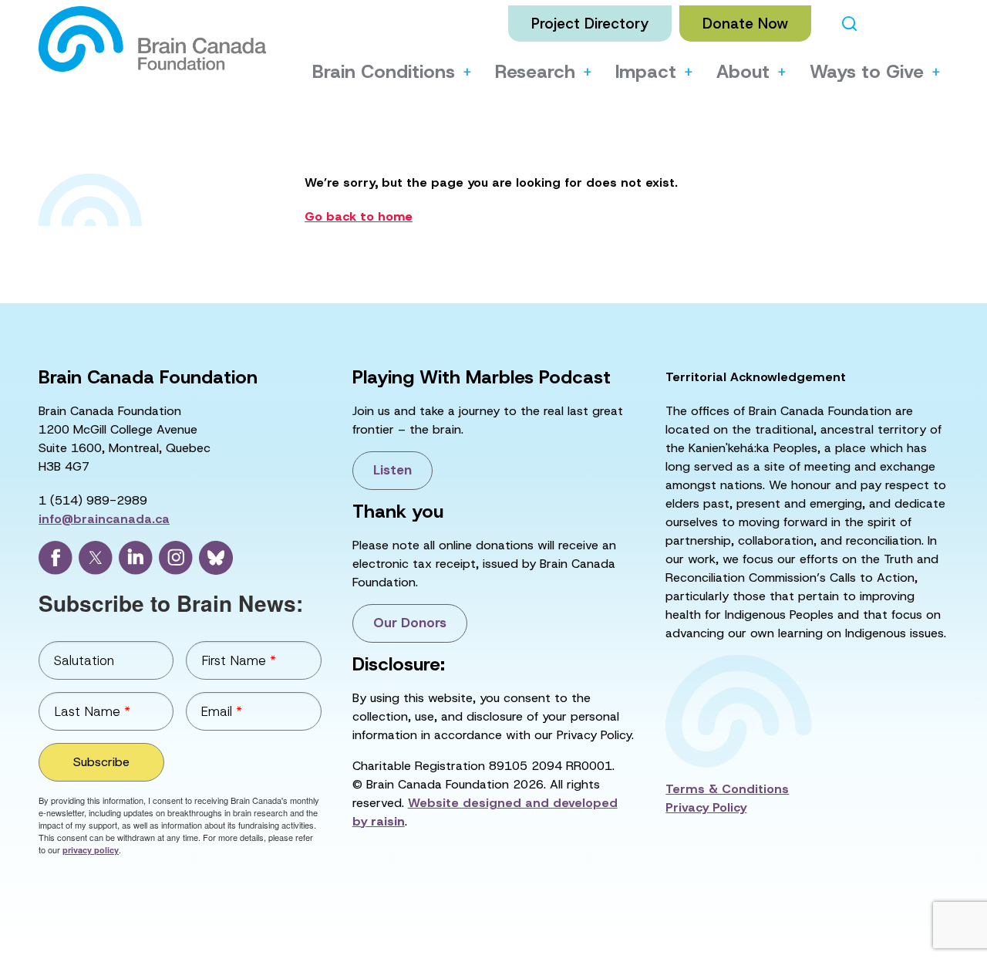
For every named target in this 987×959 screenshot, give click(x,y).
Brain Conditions (383, 71)
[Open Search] (850, 23)
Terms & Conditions (727, 789)
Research (535, 71)
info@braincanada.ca (104, 519)
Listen (392, 469)
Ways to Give (867, 71)
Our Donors (409, 622)
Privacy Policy (705, 807)
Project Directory (589, 23)
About (743, 71)
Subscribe (101, 762)
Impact (645, 71)
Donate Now (745, 23)
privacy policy (90, 850)
